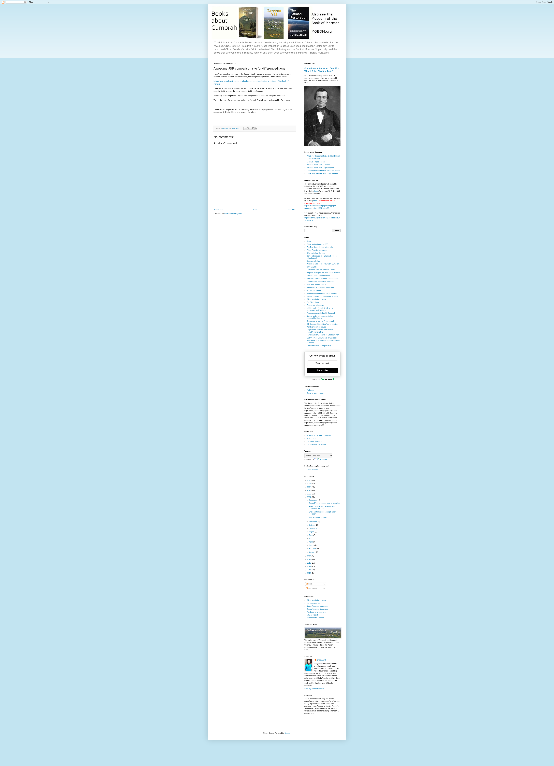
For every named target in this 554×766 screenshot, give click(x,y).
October (312, 525)
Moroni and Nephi (314, 290)
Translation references (315, 305)
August (312, 532)
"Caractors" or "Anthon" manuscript (320, 321)
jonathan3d (321, 660)
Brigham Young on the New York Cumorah (323, 273)
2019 (309, 560)
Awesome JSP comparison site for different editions (322, 507)
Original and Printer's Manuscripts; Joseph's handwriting (320, 331)
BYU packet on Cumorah (316, 253)
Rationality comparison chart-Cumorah (322, 293)
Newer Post (218, 210)
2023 (309, 490)
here (316, 191)
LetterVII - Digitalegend (316, 162)
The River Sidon (313, 302)
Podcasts (310, 390)
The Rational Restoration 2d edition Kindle (323, 171)
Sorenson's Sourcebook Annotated (320, 288)
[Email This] (244, 128)
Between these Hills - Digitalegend (320, 168)
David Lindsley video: (315, 393)
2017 (309, 566)
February (313, 549)
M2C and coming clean (318, 517)
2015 (309, 573)
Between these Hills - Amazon (318, 165)
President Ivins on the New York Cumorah (323, 264)
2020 (309, 556)
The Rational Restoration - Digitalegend (322, 174)
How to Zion (311, 438)
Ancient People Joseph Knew (318, 276)
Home (255, 210)
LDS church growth (314, 441)
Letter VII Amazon (313, 159)
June (311, 535)
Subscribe (322, 370)
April (311, 542)
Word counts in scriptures (316, 612)
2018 (309, 563)
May (311, 538)
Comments (312, 588)
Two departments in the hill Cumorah (321, 313)
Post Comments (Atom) (233, 214)
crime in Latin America (315, 618)
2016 (309, 570)
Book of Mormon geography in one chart (324, 503)
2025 (309, 484)
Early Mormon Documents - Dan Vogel (322, 338)
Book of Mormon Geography (318, 609)
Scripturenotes (312, 470)
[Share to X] (250, 128)
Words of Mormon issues (316, 327)
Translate (323, 459)
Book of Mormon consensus (317, 606)
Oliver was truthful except (316, 600)
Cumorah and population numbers (320, 282)
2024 (309, 487)
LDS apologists (313, 615)
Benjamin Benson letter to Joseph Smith (322, 279)
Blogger (288, 733)
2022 (309, 494)
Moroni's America (313, 603)
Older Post (291, 210)
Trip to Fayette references (316, 250)
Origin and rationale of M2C (317, 244)
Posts (310, 584)
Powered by (315, 379)
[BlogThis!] (247, 128)
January (312, 552)
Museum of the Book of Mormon (319, 435)
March (311, 545)
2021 (309, 497)
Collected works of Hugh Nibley (319, 346)
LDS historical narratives (316, 444)
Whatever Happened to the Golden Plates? (323, 156)
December (313, 500)
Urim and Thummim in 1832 (317, 285)
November (313, 522)
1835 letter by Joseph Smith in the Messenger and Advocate (320, 309)
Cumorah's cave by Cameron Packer (321, 270)
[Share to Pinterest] (255, 128)
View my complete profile (314, 689)
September (313, 528)
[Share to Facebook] (253, 128)
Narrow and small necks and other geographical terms (320, 317)
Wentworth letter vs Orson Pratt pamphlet (322, 296)
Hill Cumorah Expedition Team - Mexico (322, 324)
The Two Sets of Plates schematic (320, 247)
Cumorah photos (313, 261)
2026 (309, 480)
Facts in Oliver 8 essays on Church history (323, 335)
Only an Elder (312, 267)
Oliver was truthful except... (317, 299)
